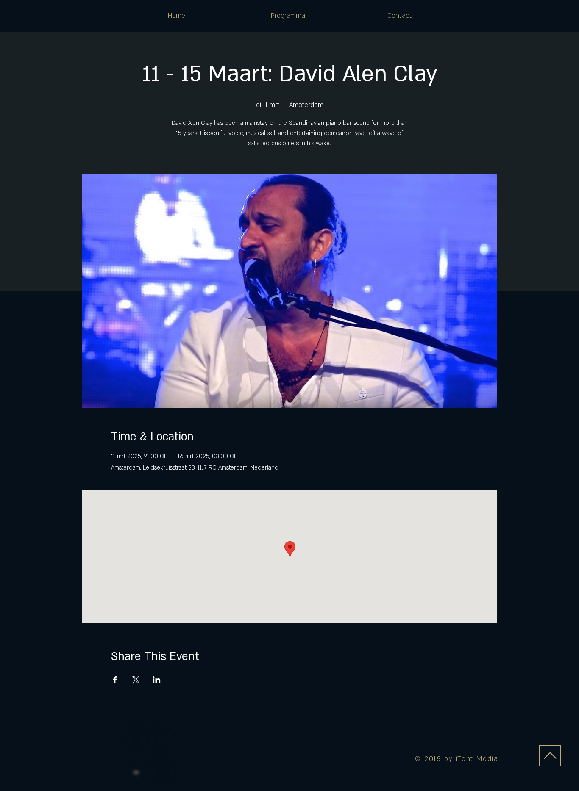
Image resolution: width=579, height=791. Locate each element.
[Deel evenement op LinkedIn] (157, 679)
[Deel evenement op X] (136, 679)
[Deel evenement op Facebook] (115, 679)
